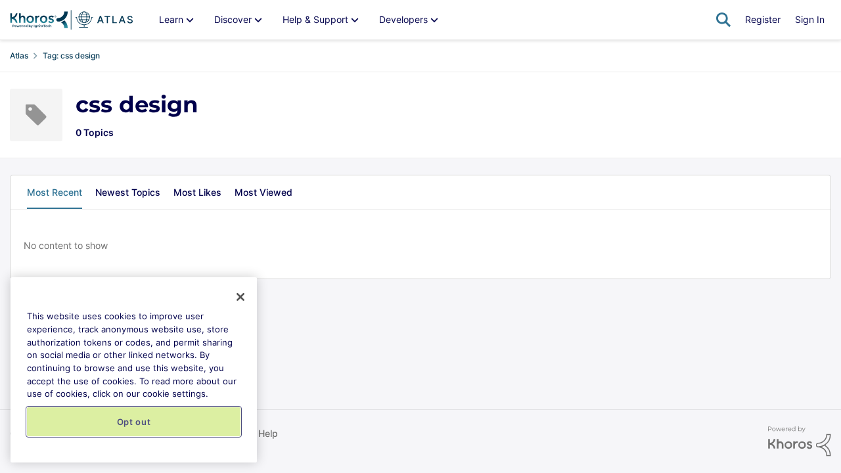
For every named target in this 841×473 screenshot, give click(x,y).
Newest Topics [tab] (127, 192)
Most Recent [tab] (54, 192)
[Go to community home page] (71, 20)
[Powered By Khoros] (799, 441)
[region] (134, 369)
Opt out (134, 422)
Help (268, 433)
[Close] (240, 296)
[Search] (723, 20)
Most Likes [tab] (197, 192)
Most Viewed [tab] (263, 192)
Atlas (19, 55)
